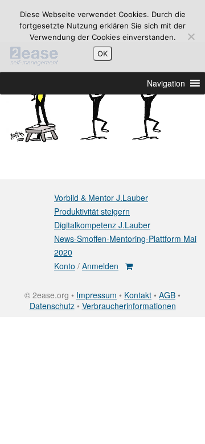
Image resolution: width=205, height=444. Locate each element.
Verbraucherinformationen (129, 305)
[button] (166, 83)
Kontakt (137, 295)
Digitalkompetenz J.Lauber (102, 225)
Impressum (96, 295)
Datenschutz (52, 305)
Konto (64, 266)
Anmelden (100, 266)
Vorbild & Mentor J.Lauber (101, 197)
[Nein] (190, 36)
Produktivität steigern (92, 211)
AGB (167, 295)
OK (102, 53)
